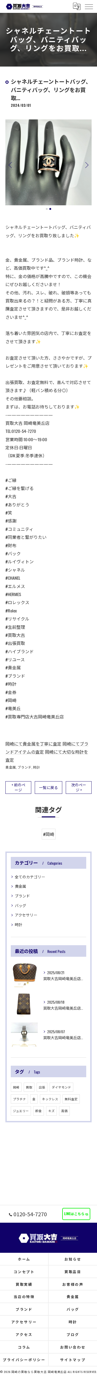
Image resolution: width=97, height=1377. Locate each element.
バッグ (20, 905)
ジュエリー (21, 1110)
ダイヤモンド (61, 1087)
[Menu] (88, 6)
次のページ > (78, 787)
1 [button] (47, 209)
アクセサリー (26, 915)
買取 (29, 1087)
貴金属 (10, 767)
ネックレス (50, 1099)
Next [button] (86, 164)
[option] (48, 162)
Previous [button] (10, 164)
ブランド (25, 767)
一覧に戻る (48, 787)
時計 (36, 767)
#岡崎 (48, 834)
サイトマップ (73, 1359)
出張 (42, 1087)
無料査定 (71, 1099)
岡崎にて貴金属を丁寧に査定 (33, 743)
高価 (64, 1110)
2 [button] (50, 209)
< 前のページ (18, 787)
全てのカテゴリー (30, 876)
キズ (51, 1110)
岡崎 (16, 1087)
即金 (38, 1110)
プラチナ (19, 1099)
